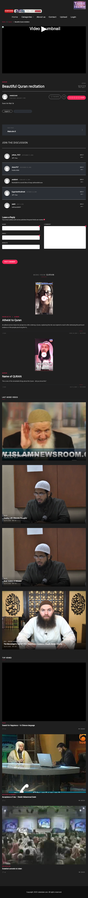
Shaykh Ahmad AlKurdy (15, 641)
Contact (52, 17)
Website (5, 243)
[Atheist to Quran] (44, 298)
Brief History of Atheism (13, 581)
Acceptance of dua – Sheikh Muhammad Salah (19, 797)
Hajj (5, 641)
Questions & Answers (9, 794)
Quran (10, 22)
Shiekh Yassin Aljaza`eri (22, 111)
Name (21, 224)
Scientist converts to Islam (12, 869)
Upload (63, 17)
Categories (27, 17)
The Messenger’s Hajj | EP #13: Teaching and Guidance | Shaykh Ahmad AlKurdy (33, 644)
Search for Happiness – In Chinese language (18, 725)
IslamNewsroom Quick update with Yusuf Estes (21, 455)
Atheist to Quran (12, 320)
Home (15, 17)
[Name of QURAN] (44, 354)
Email (21, 234)
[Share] (64, 97)
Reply (82, 155)
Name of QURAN (12, 376)
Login (73, 17)
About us (41, 17)
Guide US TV (6, 317)
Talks (5, 515)
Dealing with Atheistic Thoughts (15, 518)
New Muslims (6, 866)
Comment (65, 224)
